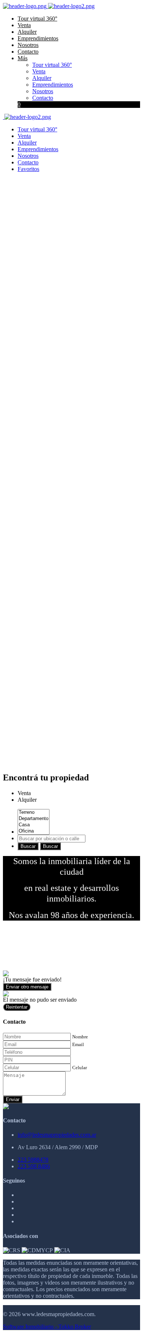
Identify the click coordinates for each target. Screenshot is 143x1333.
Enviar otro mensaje (27, 987)
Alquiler (27, 32)
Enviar (12, 1099)
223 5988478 (33, 1160)
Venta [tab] (24, 793)
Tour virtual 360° (37, 18)
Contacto (28, 51)
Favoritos (28, 169)
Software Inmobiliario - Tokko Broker (47, 1326)
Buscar (28, 846)
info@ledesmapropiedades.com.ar (57, 1135)
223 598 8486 (34, 1166)
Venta (24, 25)
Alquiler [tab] (27, 800)
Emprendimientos (38, 38)
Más (22, 58)
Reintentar (16, 1007)
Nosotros (28, 45)
